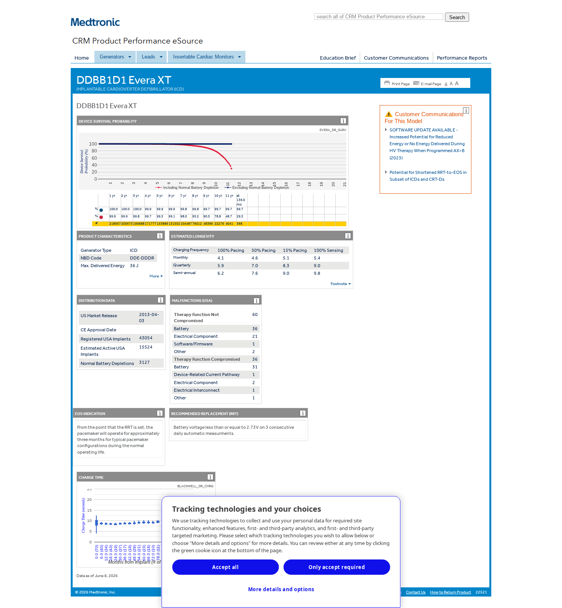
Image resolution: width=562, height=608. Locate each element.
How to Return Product (450, 592)
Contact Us (416, 592)
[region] (281, 552)
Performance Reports (462, 57)
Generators (112, 57)
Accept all (225, 567)
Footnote (339, 284)
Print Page (401, 84)
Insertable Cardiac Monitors (203, 57)
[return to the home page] (99, 32)
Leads (148, 57)
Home (82, 57)
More (154, 276)
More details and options (281, 589)
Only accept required (337, 567)
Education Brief (338, 57)
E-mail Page (431, 84)
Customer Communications (396, 57)
